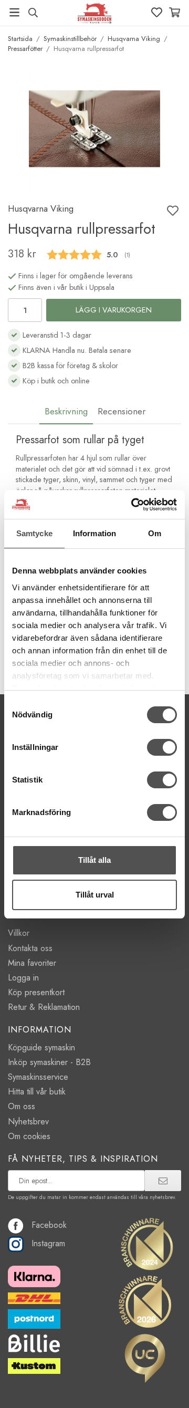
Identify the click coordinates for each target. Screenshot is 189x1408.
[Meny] (14, 12)
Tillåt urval (95, 894)
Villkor (18, 933)
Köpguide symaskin (41, 1047)
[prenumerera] (163, 1180)
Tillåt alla (94, 860)
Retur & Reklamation (44, 1007)
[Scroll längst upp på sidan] (159, 1385)
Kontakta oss (30, 948)
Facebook (49, 1225)
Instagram (48, 1243)
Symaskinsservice (38, 1077)
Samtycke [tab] (34, 533)
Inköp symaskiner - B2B (49, 1062)
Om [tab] (154, 533)
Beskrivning (66, 411)
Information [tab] (94, 533)
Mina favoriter (32, 963)
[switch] (162, 747)
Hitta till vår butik (37, 1092)
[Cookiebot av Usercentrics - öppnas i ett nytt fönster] (133, 505)
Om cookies (29, 1136)
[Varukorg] (174, 12)
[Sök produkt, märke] (33, 12)
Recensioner (121, 411)
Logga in (23, 978)
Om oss (21, 1106)
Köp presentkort (36, 992)
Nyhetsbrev (28, 1121)
